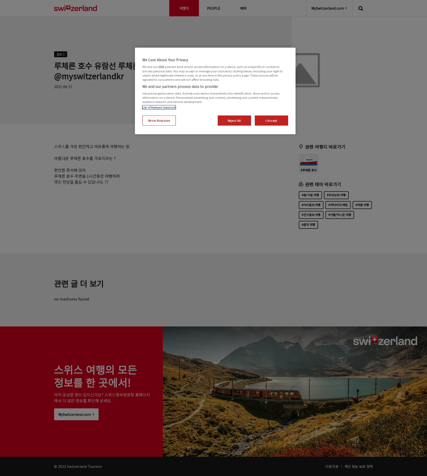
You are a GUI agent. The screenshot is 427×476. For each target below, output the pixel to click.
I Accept (271, 120)
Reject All (234, 120)
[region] (215, 91)
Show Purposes (159, 120)
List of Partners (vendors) (159, 107)
